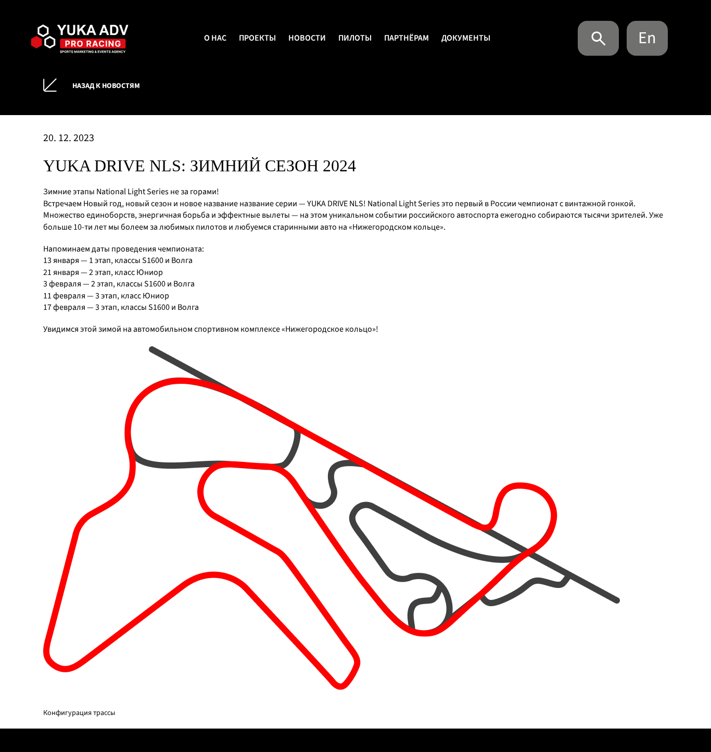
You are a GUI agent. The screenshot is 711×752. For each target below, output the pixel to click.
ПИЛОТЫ (355, 38)
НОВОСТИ (307, 38)
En (647, 38)
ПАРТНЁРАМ (406, 38)
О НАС (215, 38)
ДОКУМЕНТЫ (465, 38)
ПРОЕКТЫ (257, 38)
